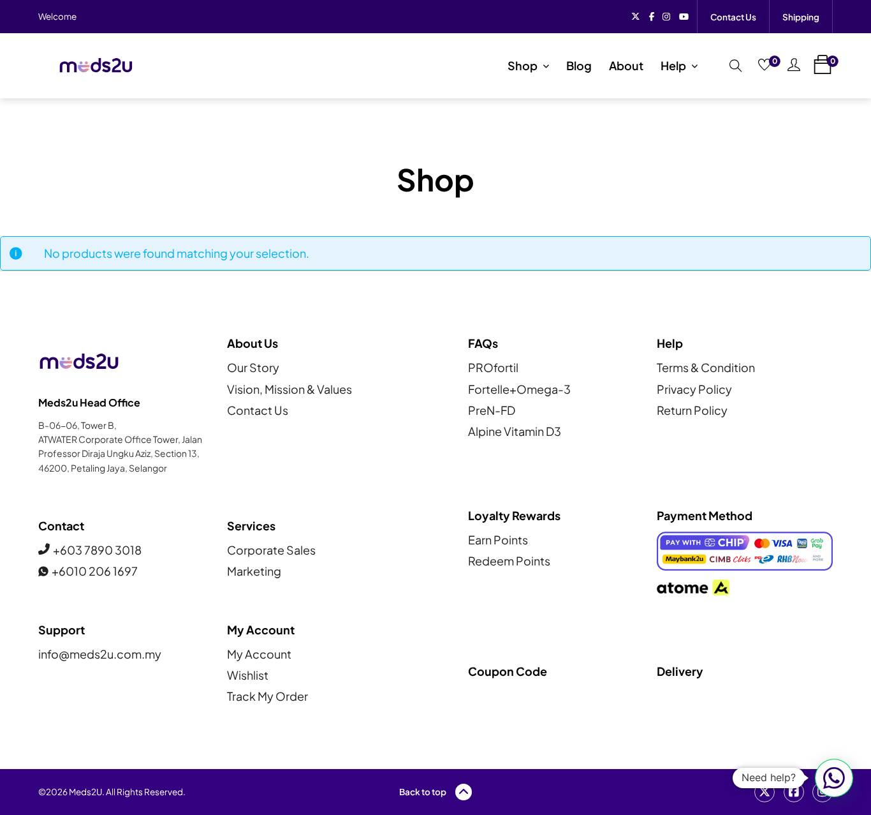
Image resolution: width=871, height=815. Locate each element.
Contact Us (733, 16)
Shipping (800, 16)
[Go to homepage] (95, 65)
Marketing (254, 571)
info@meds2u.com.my (99, 654)
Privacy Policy (694, 389)
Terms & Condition (706, 367)
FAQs (483, 343)
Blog (579, 65)
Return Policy (692, 410)
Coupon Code (507, 671)
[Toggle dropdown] (546, 66)
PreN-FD (491, 410)
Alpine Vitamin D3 (514, 431)
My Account (259, 654)
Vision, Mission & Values (289, 389)
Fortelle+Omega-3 (519, 389)
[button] (834, 778)
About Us (252, 343)
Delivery (680, 671)
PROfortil (493, 367)
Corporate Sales (271, 549)
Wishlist (247, 675)
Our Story (253, 367)
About (626, 65)
